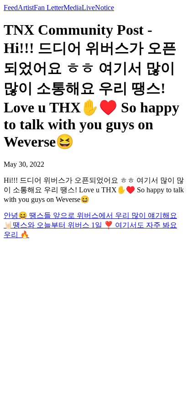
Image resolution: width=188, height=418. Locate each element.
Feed (11, 7)
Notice (104, 7)
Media (72, 7)
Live (88, 7)
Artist (26, 7)
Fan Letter (48, 7)
